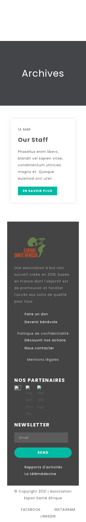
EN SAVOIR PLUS (37, 191)
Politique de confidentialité (43, 333)
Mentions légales (43, 359)
